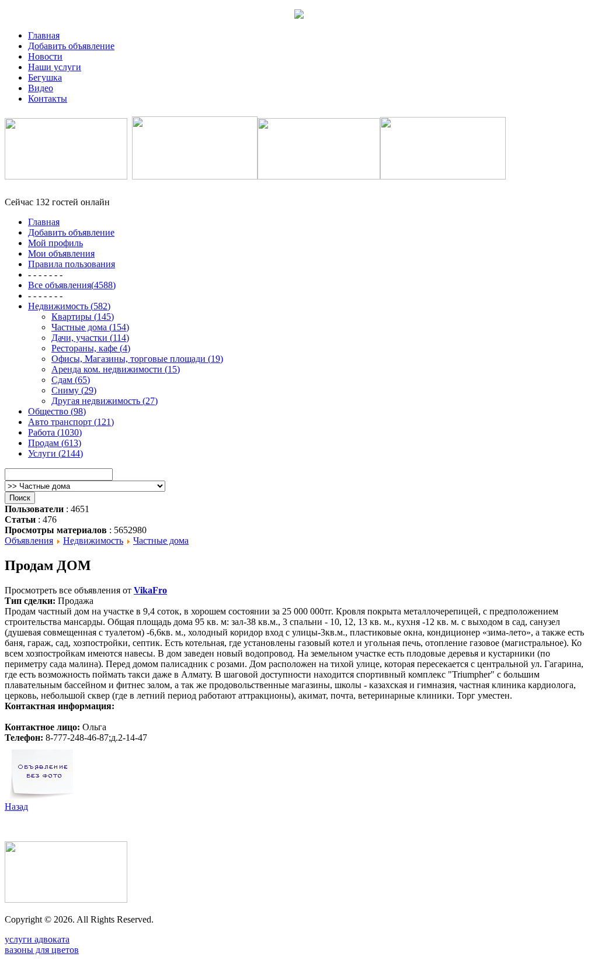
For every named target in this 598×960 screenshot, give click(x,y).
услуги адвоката (37, 939)
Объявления (29, 540)
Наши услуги (54, 67)
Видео (40, 88)
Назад (16, 806)
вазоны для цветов (42, 950)
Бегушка (45, 77)
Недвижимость (93, 540)
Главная (44, 35)
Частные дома (161, 540)
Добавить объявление (71, 46)
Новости (45, 56)
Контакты (47, 98)
